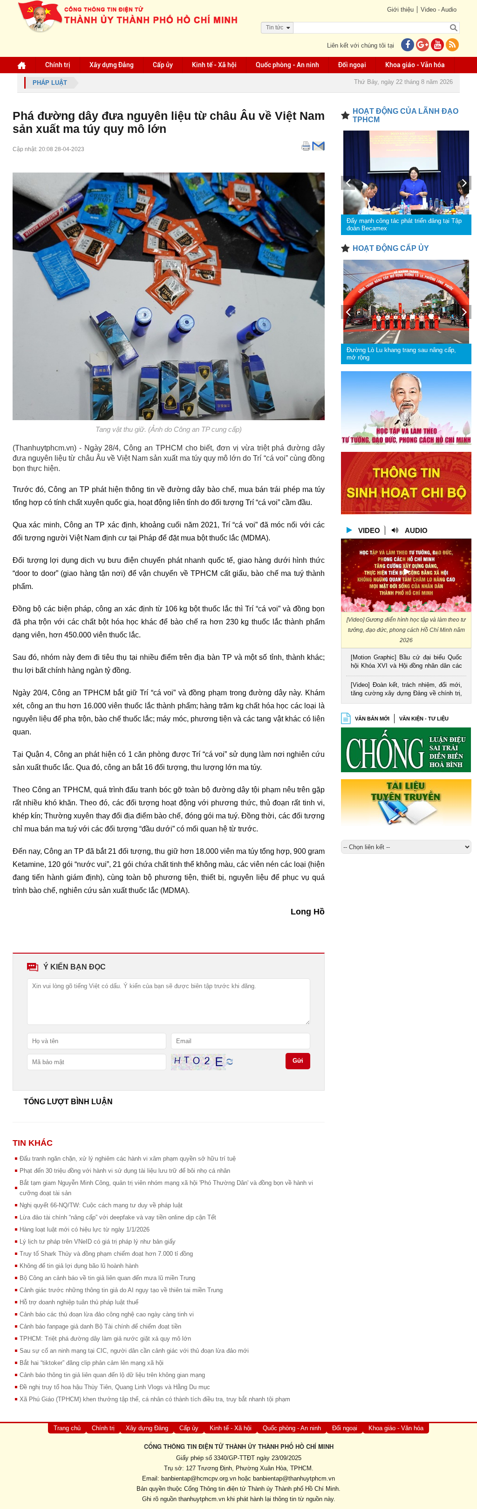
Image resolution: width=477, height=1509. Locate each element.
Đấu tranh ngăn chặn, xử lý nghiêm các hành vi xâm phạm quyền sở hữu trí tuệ (128, 1158)
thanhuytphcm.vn (201, 1498)
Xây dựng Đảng (111, 65)
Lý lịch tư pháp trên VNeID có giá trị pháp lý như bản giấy (98, 1241)
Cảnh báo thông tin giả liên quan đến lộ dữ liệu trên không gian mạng (112, 1374)
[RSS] (452, 45)
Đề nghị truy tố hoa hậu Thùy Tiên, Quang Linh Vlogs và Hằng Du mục (115, 1387)
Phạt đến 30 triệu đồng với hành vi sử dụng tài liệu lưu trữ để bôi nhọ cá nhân (125, 1170)
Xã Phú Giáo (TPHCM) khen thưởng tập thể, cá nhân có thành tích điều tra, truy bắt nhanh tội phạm (155, 1399)
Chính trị (57, 65)
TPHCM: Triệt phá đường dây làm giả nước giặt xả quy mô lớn (105, 1338)
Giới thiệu (400, 9)
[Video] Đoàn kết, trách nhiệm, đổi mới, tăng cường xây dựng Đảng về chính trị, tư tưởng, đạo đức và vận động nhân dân (406, 690)
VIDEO (369, 530)
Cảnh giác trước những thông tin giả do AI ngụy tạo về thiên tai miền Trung (121, 1290)
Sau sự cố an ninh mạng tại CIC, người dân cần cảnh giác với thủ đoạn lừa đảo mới (134, 1350)
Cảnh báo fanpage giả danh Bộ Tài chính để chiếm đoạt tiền (100, 1326)
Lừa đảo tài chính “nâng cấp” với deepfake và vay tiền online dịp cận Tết (118, 1217)
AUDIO (416, 530)
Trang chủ (67, 1428)
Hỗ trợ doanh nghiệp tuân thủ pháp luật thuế (79, 1302)
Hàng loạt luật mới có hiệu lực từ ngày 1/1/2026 (85, 1229)
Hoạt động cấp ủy (391, 248)
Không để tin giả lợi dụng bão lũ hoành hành (79, 1265)
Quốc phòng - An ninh (287, 65)
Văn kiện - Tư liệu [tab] (424, 718)
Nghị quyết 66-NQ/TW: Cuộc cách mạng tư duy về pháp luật (101, 1205)
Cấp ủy (163, 65)
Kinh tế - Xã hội (214, 65)
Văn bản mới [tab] (372, 718)
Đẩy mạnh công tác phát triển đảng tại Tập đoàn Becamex (404, 224)
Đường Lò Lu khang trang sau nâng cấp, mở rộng (401, 353)
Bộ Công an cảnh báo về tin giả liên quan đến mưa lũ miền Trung (107, 1277)
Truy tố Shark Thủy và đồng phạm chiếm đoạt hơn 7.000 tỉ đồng (106, 1253)
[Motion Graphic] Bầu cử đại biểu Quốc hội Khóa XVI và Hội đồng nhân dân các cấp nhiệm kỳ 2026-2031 (406, 662)
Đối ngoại (352, 65)
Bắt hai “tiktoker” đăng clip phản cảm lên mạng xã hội (92, 1362)
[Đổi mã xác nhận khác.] (229, 1061)
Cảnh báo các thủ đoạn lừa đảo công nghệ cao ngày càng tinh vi (107, 1314)
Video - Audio (439, 9)
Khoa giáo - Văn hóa (415, 65)
